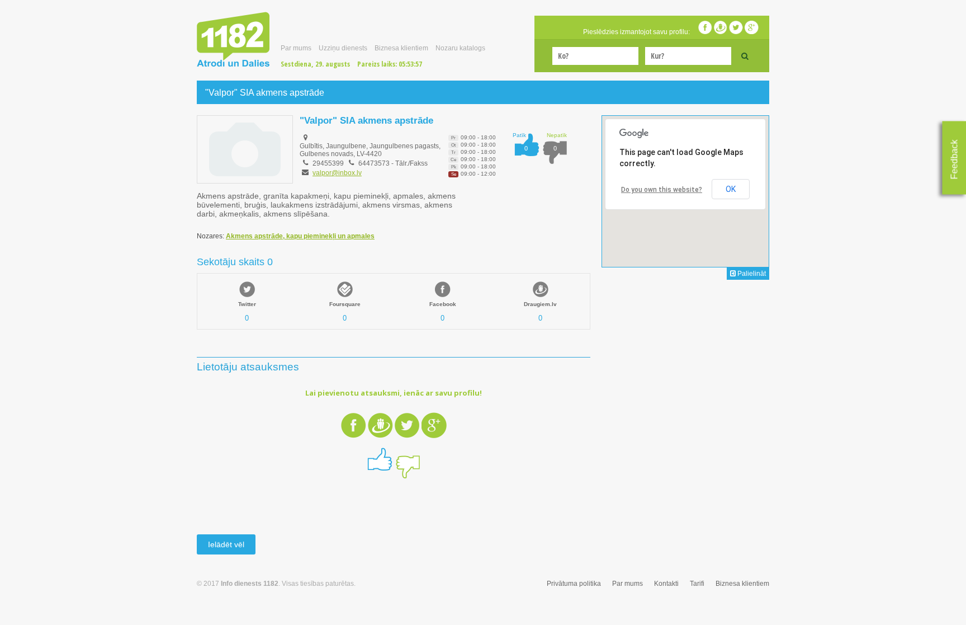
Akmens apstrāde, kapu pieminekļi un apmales (300, 236)
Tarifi (697, 584)
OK (731, 189)
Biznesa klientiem (401, 48)
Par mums (296, 48)
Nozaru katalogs (460, 48)
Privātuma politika (574, 584)
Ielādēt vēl (226, 544)
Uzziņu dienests (343, 48)
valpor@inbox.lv (337, 173)
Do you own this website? (661, 190)
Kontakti (666, 584)
